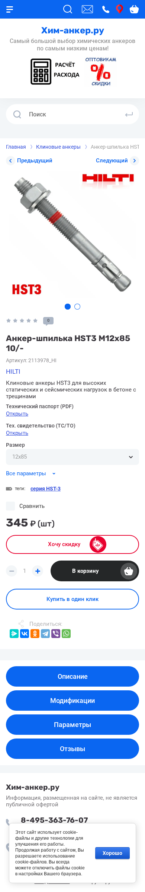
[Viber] (55, 633)
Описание (73, 676)
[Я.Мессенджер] (14, 633)
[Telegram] (45, 633)
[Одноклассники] (34, 633)
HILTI (13, 371)
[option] (72, 234)
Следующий (112, 160)
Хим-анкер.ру (72, 30)
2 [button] (77, 307)
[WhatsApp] (66, 633)
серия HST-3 (45, 489)
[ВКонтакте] (24, 633)
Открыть (17, 413)
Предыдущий (34, 160)
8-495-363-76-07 (54, 820)
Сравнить (32, 506)
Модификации (72, 700)
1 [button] (68, 307)
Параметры (72, 725)
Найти (129, 114)
